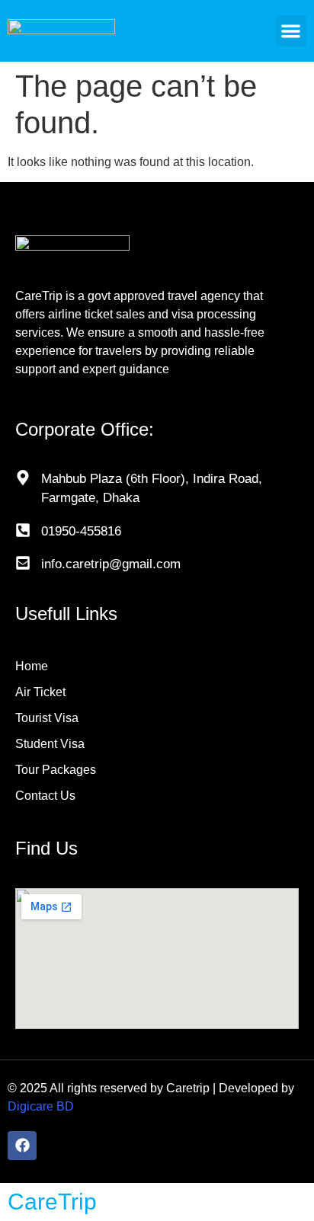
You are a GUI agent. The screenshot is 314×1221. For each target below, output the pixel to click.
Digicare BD (41, 1106)
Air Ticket (40, 692)
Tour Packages (55, 769)
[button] (291, 30)
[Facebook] (22, 1145)
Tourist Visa (46, 717)
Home (31, 666)
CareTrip (52, 1201)
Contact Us (45, 795)
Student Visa (50, 743)
